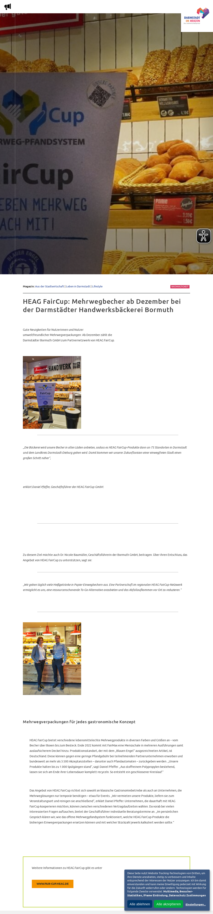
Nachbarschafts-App (117, 7)
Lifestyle (97, 286)
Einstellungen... (196, 905)
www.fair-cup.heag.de (53, 884)
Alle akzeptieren (168, 904)
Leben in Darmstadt (78, 286)
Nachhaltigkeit (179, 286)
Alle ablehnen (140, 904)
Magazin (46, 7)
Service (147, 7)
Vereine (167, 7)
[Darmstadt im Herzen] (197, 16)
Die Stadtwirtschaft (77, 7)
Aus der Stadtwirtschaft (49, 286)
